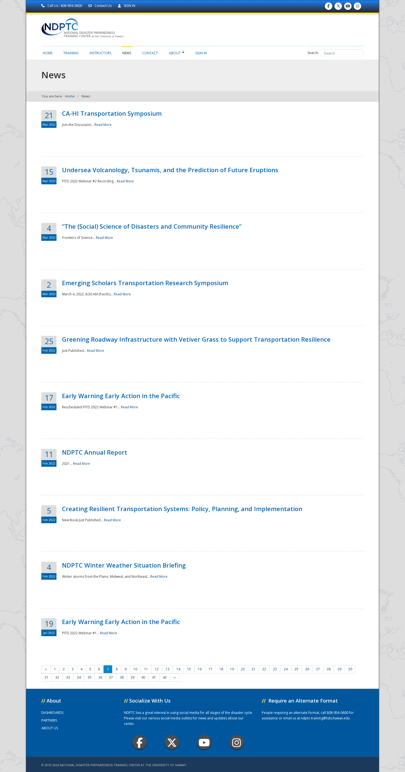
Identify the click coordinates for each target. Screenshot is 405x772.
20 (243, 669)
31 (46, 677)
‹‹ (46, 669)
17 (210, 669)
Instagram (236, 742)
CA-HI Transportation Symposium (112, 113)
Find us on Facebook (328, 7)
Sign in (201, 53)
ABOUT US (49, 728)
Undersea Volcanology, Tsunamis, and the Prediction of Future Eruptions (170, 170)
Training (71, 53)
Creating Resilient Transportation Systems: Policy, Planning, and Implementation (182, 508)
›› (175, 677)
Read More (103, 124)
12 (157, 669)
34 (79, 677)
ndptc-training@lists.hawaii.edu (325, 718)
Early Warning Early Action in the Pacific (121, 396)
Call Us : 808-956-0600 (65, 5)
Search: (313, 52)
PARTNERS (49, 720)
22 (264, 669)
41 (154, 677)
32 (57, 677)
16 (200, 669)
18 (221, 669)
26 (307, 669)
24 (286, 669)
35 (89, 677)
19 (232, 669)
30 (350, 669)
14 (178, 669)
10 (135, 669)
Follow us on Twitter (338, 7)
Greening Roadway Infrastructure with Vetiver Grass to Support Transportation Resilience (196, 339)
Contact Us (103, 5)
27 (318, 669)
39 (132, 677)
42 (165, 677)
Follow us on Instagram (357, 7)
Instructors (100, 53)
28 (329, 669)
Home (47, 53)
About (174, 53)
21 (253, 669)
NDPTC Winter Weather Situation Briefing (124, 565)
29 (339, 669)
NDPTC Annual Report (94, 452)
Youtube (204, 742)
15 (189, 669)
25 (296, 669)
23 (275, 669)
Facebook (139, 742)
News (126, 53)
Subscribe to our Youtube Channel (348, 7)
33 (68, 677)
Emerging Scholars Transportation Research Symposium (145, 283)
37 (111, 677)
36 (100, 677)
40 (143, 677)
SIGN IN (129, 5)
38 (122, 677)
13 (167, 669)
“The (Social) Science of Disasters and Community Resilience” (152, 226)
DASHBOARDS (52, 712)
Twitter (172, 742)
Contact (150, 53)
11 (146, 669)
